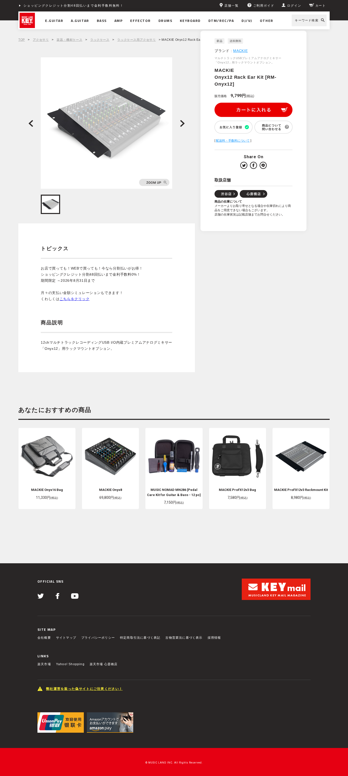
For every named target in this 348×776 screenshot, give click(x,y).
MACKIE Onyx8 (110, 490)
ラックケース (100, 40)
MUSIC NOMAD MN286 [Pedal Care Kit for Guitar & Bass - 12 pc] (174, 492)
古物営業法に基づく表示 (183, 637)
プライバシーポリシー (98, 637)
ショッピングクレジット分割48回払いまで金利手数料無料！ (73, 5)
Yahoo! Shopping (70, 664)
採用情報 (214, 637)
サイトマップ (66, 637)
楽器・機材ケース (69, 40)
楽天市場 (44, 664)
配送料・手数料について (233, 140)
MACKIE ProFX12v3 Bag (237, 490)
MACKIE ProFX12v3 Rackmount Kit (301, 490)
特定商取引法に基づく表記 (140, 637)
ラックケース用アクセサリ (136, 40)
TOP (21, 40)
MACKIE (240, 51)
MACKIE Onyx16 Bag (47, 490)
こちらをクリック (75, 299)
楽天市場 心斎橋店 (104, 664)
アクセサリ (41, 40)
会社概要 (44, 637)
